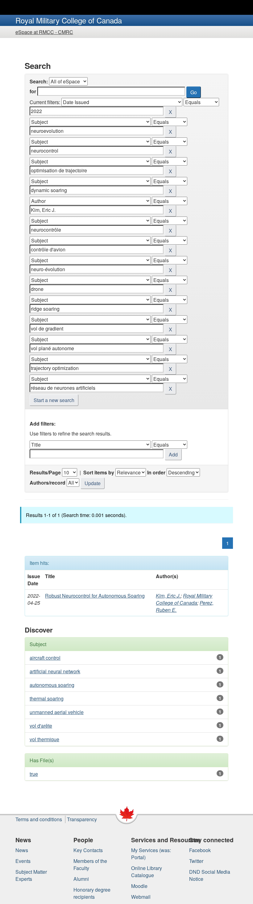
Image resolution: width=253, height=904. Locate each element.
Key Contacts (88, 850)
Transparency (82, 819)
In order (156, 472)
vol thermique (44, 739)
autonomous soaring (52, 684)
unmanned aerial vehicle (57, 712)
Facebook (200, 850)
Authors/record (47, 482)
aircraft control (45, 657)
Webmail (141, 896)
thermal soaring (47, 698)
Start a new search (54, 400)
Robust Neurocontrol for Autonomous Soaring (95, 595)
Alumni (81, 878)
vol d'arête (41, 725)
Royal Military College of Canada (184, 599)
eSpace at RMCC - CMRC (44, 32)
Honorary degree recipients (91, 893)
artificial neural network (55, 671)
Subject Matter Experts (31, 875)
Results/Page (45, 472)
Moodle (139, 885)
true (34, 773)
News (21, 850)
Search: (39, 81)
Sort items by (98, 472)
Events (23, 860)
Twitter (196, 860)
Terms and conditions (38, 819)
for (33, 91)
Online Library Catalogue (146, 871)
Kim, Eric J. (168, 595)
